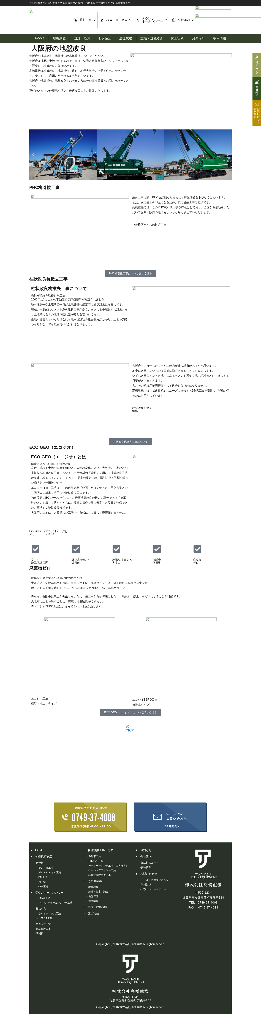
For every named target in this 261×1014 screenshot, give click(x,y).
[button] (33, 155)
